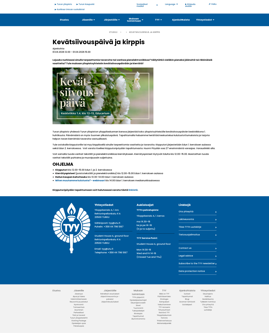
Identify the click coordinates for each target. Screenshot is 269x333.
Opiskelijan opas (79, 323)
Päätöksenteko (164, 296)
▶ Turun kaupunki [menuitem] (85, 4)
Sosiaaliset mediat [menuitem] (142, 5)
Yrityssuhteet (164, 310)
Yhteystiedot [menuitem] (204, 19)
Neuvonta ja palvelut (79, 302)
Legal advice (186, 255)
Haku (213, 4)
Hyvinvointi (79, 304)
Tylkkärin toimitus (208, 302)
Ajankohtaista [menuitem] (181, 19)
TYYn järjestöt (138, 297)
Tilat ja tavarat (78, 315)
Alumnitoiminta (138, 319)
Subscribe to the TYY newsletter (197, 263)
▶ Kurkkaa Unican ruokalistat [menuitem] (70, 9)
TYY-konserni (164, 307)
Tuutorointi (138, 308)
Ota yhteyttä (186, 211)
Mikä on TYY (164, 294)
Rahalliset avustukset (109, 294)
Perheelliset (79, 312)
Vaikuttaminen (164, 304)
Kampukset (164, 302)
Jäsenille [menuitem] (87, 19)
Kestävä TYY (164, 312)
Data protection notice (192, 271)
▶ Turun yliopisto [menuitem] (63, 4)
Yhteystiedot (208, 290)
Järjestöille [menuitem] (110, 19)
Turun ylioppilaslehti (79, 318)
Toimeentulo (78, 307)
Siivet (138, 305)
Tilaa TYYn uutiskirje (190, 227)
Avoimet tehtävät (187, 302)
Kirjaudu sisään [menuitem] (190, 5)
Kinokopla (138, 313)
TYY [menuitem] (157, 19)
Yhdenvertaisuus (164, 320)
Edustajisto (208, 294)
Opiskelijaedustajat (138, 300)
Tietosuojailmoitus (189, 234)
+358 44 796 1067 (113, 226)
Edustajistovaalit (138, 303)
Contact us (185, 248)
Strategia (164, 299)
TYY (164, 290)
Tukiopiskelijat (138, 311)
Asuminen (78, 310)
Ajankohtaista (187, 290)
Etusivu (113, 32)
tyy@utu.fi (114, 223)
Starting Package (78, 320)
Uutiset (187, 294)
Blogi (187, 299)
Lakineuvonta (186, 219)
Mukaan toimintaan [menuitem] (134, 20)
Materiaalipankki (164, 323)
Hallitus (208, 296)
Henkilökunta (208, 299)
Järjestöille (110, 290)
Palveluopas (79, 326)
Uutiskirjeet (187, 304)
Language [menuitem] (170, 4)
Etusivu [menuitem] (64, 19)
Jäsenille (79, 290)
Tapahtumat (138, 316)
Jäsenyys (79, 294)
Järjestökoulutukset (110, 302)
